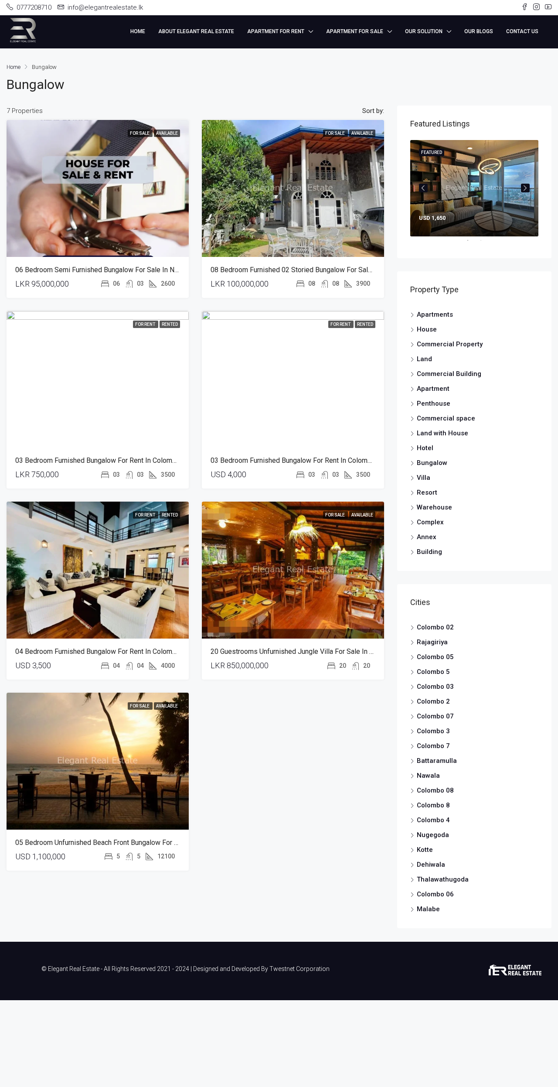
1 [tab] (472, 243)
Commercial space (446, 418)
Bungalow (432, 463)
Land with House (442, 433)
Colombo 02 (435, 627)
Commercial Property (450, 344)
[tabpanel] (474, 188)
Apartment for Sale (354, 31)
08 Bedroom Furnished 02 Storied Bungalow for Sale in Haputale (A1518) (322, 277)
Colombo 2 (433, 701)
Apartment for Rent (275, 31)
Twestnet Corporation (299, 968)
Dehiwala (431, 864)
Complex (430, 522)
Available (167, 140)
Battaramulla (437, 761)
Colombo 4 (433, 820)
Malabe (428, 909)
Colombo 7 (433, 746)
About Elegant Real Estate (196, 31)
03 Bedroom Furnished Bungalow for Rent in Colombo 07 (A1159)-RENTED (129, 468)
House (427, 329)
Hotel (425, 448)
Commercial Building (449, 374)
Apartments (435, 314)
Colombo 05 (435, 657)
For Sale (140, 140)
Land (424, 359)
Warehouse (434, 507)
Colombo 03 (435, 686)
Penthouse (433, 403)
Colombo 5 (433, 672)
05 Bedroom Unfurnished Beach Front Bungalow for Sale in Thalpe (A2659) (129, 850)
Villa (423, 478)
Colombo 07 (435, 716)
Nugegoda (433, 835)
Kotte (425, 850)
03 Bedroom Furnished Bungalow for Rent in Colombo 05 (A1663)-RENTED (325, 468)
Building (429, 552)
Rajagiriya (432, 642)
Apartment (433, 389)
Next (525, 188)
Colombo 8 (433, 805)
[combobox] (355, 115)
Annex (426, 537)
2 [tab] (485, 243)
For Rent (145, 331)
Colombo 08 (435, 790)
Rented (170, 331)
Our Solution (423, 31)
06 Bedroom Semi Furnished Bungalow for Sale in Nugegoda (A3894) (121, 277)
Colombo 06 (435, 894)
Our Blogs (478, 31)
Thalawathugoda (443, 879)
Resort (427, 492)
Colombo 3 (433, 731)
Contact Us (522, 31)
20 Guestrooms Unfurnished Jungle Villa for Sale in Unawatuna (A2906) (319, 659)
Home (137, 31)
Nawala (428, 775)
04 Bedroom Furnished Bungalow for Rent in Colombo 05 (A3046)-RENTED (129, 659)
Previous (423, 188)
